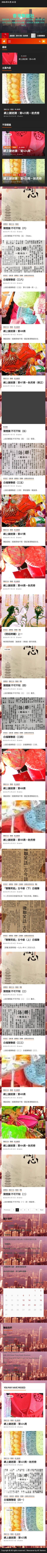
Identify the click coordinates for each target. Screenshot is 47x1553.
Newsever (31, 1550)
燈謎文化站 (7, 147)
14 (29, 1300)
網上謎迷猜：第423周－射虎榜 (31, 59)
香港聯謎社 (23, 15)
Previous (7, 1210)
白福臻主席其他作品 (29, 109)
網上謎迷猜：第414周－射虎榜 (19, 1145)
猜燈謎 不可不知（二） (15, 1194)
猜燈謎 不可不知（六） (15, 228)
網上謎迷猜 (23, 56)
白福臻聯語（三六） (14, 279)
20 (23, 1305)
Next (41, 1210)
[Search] (39, 41)
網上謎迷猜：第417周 (14, 533)
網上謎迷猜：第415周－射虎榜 (19, 839)
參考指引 (6, 109)
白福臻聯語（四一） (21, 36)
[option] (23, 59)
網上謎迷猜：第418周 (14, 331)
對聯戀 (22, 109)
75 (36, 1210)
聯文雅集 (5, 427)
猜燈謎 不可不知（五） (15, 430)
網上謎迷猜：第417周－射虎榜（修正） (24, 382)
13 (23, 1300)
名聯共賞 (11, 109)
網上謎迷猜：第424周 (16, 151)
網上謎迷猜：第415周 (14, 1094)
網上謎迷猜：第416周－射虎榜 (19, 585)
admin (21, 116)
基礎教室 (17, 109)
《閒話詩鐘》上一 (13, 633)
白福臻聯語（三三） (14, 1042)
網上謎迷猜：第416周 (14, 788)
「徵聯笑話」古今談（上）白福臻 (21, 939)
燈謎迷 (14, 147)
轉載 (20, 629)
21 (29, 1305)
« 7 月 (5, 1321)
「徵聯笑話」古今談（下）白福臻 (21, 888)
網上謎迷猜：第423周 (15, 1537)
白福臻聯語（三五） (14, 482)
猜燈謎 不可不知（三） (15, 991)
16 (41, 1300)
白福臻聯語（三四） (14, 736)
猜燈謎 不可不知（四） (15, 685)
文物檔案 (21, 884)
